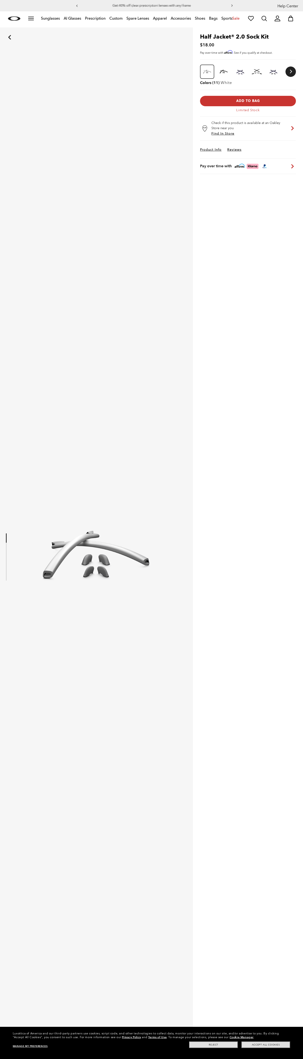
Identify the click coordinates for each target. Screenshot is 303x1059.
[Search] (264, 18)
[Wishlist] (251, 18)
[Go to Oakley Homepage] (14, 18)
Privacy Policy (131, 1037)
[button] (77, 5)
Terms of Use (157, 1037)
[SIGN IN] (277, 18)
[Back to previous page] (2, 30)
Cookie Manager (242, 1037)
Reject (213, 1044)
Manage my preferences (30, 1046)
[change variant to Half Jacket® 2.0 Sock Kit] (224, 71)
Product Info (211, 149)
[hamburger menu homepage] (31, 18)
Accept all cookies (266, 1044)
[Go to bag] (290, 18)
